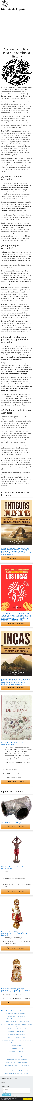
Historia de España (13, 9)
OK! (27, 1098)
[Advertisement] (16, 28)
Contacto (3, 1082)
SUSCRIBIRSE (6, 1094)
